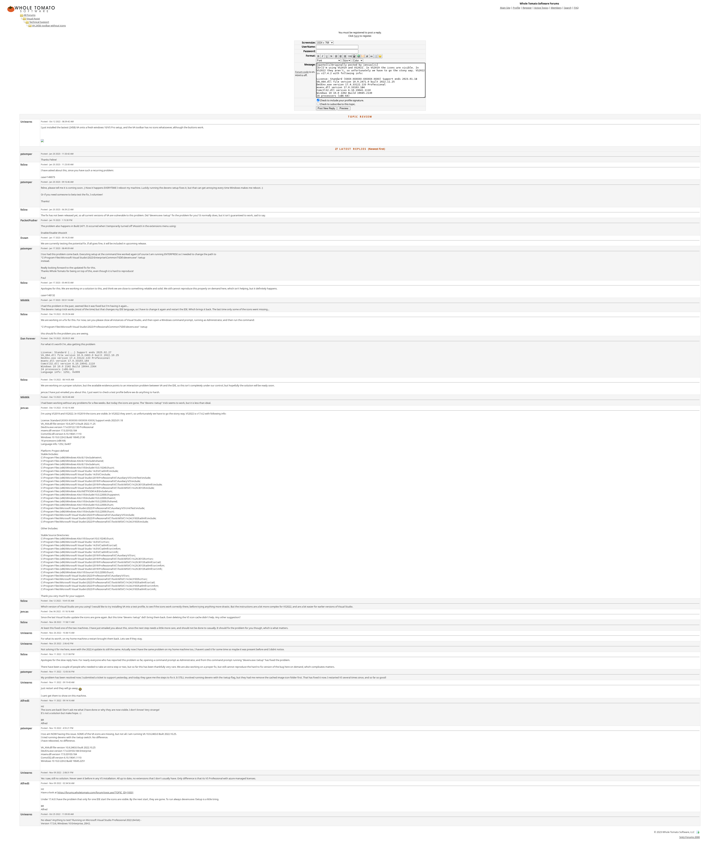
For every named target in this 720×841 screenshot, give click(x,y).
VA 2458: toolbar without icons (49, 25)
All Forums (29, 15)
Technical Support (39, 22)
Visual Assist (33, 18)
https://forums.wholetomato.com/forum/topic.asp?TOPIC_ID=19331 (95, 792)
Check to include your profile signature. (342, 100)
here (356, 36)
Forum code (302, 72)
